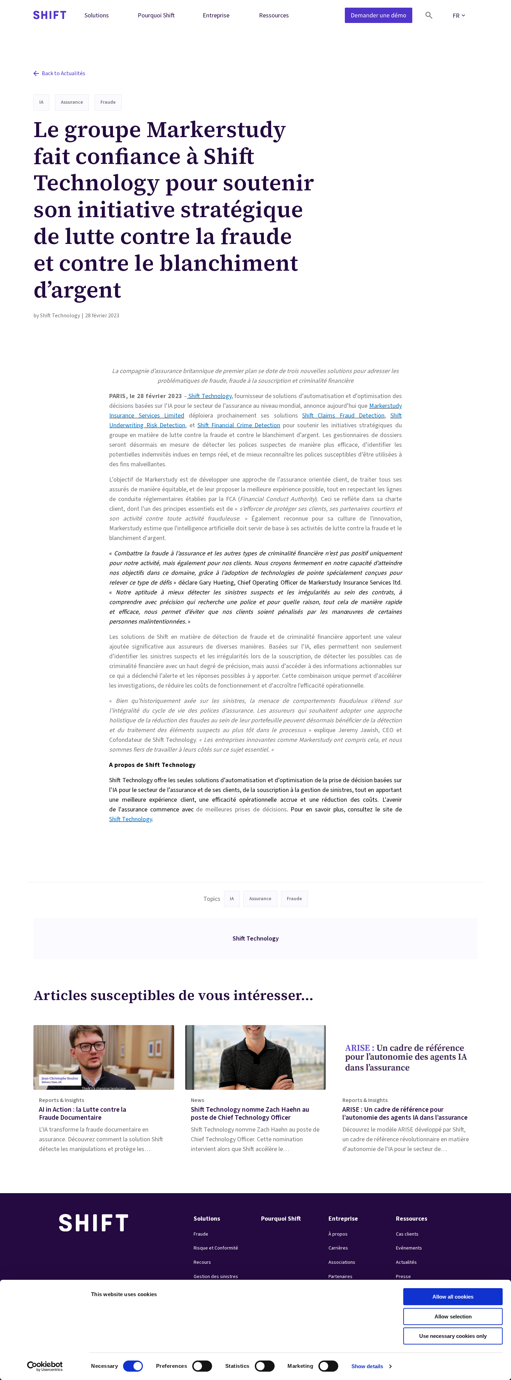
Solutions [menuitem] (96, 15)
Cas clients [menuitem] (407, 1234)
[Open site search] (429, 15)
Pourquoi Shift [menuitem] (156, 15)
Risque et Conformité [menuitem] (216, 1248)
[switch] (195, 1364)
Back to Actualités (63, 73)
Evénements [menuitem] (409, 1248)
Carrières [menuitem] (338, 1248)
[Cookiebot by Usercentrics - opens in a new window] (45, 1366)
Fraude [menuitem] (201, 1234)
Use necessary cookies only (453, 1336)
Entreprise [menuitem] (216, 15)
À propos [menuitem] (338, 1234)
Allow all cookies (452, 1297)
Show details (367, 1366)
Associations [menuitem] (341, 1262)
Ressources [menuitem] (274, 15)
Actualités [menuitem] (406, 1262)
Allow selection (453, 1316)
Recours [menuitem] (202, 1262)
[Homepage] (49, 15)
